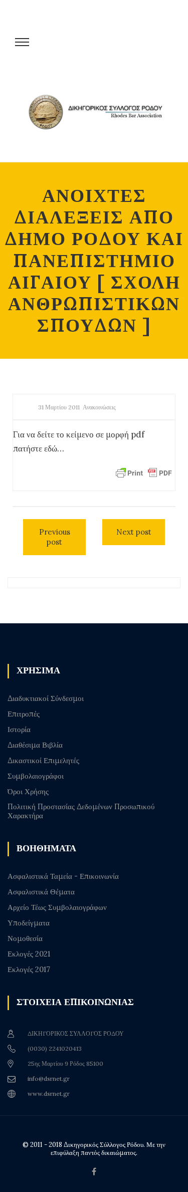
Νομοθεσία (25, 938)
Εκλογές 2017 (29, 969)
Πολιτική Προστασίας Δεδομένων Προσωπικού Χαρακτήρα (81, 811)
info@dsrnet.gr (49, 1078)
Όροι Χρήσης (28, 791)
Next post (133, 532)
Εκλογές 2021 (29, 954)
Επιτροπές (24, 714)
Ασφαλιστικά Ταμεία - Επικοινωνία (63, 876)
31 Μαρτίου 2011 (59, 407)
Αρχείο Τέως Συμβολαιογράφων (57, 907)
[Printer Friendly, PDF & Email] (144, 472)
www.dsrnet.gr (49, 1093)
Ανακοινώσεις (99, 407)
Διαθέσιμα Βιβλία (35, 745)
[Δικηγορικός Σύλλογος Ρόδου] (99, 121)
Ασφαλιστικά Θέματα (41, 891)
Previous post (54, 537)
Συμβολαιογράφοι (36, 776)
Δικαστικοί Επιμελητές (43, 760)
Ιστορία (19, 729)
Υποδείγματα (29, 922)
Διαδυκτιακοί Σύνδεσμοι (46, 698)
